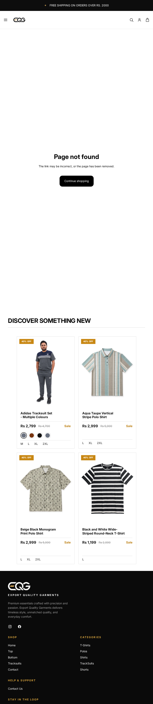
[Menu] (5, 20)
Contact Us (15, 688)
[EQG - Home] (19, 586)
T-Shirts (85, 645)
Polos (83, 651)
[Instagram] (10, 627)
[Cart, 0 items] (147, 20)
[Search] (131, 20)
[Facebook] (20, 627)
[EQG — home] (19, 20)
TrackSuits (87, 663)
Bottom (12, 657)
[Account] (139, 20)
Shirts (83, 657)
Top (10, 651)
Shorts (84, 669)
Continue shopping (76, 181)
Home (12, 645)
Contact (13, 669)
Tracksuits (14, 663)
